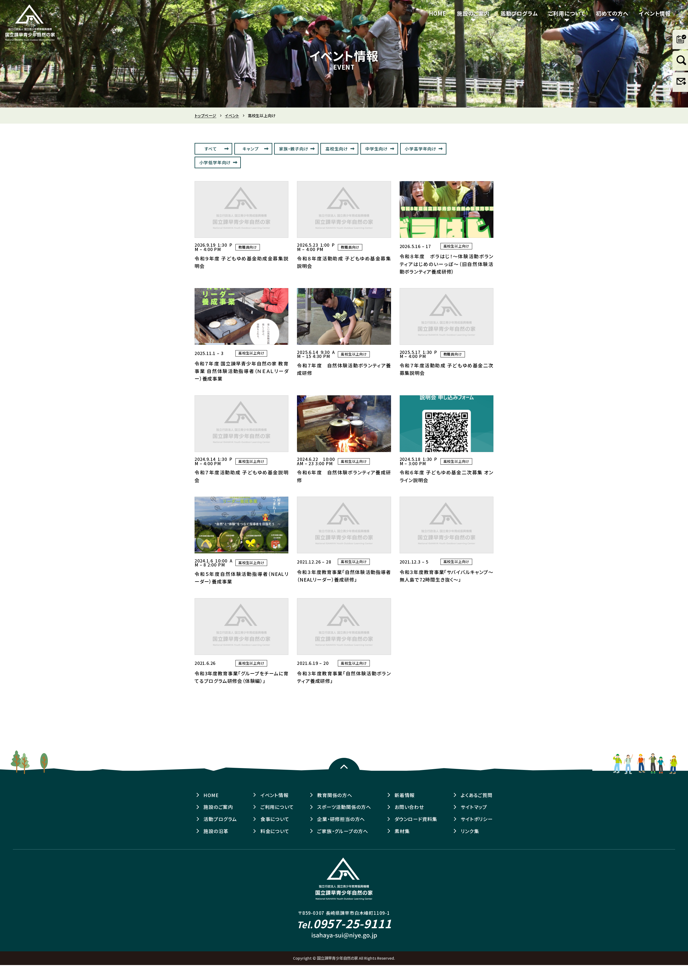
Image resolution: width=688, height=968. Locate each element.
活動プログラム (519, 13)
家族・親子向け (294, 149)
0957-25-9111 (344, 923)
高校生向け (336, 149)
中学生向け (376, 149)
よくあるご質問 (477, 795)
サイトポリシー (477, 819)
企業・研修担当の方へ (341, 819)
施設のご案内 (473, 13)
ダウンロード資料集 (416, 819)
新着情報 (405, 795)
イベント (232, 115)
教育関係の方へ (334, 795)
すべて (211, 149)
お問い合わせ (409, 807)
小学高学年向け (420, 149)
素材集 (402, 831)
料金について (274, 831)
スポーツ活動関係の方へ (344, 807)
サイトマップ (474, 807)
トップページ (205, 115)
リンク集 (470, 831)
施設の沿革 (215, 831)
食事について (274, 819)
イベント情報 (655, 13)
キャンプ (251, 149)
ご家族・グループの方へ (342, 831)
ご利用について (567, 13)
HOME (437, 13)
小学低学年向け (215, 162)
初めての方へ (612, 13)
